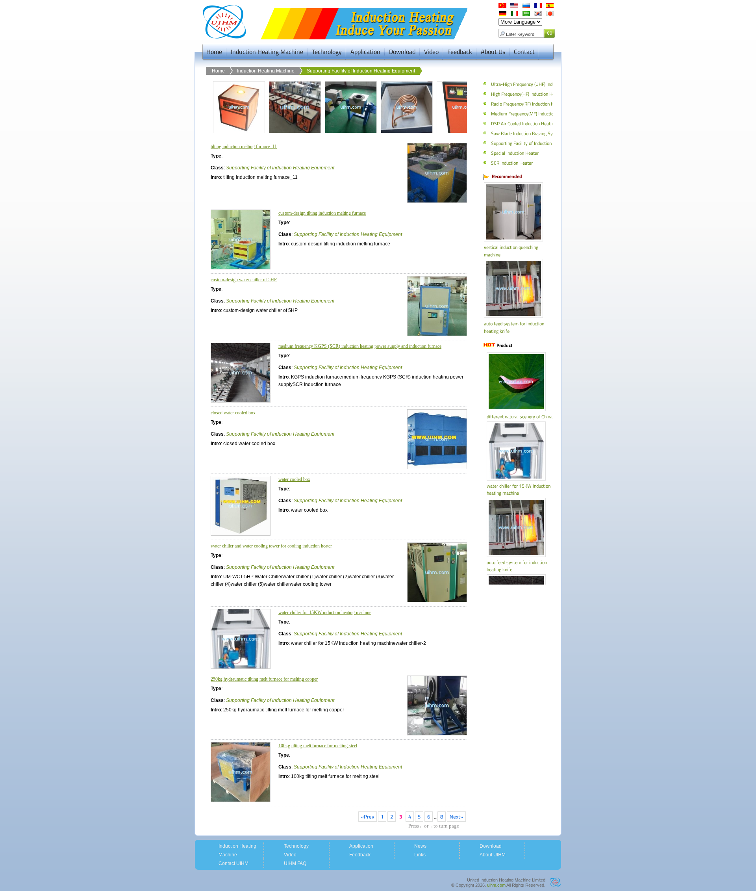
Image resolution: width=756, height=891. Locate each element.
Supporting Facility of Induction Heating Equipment (361, 71)
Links (420, 855)
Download (402, 51)
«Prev (367, 816)
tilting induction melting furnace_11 (244, 146)
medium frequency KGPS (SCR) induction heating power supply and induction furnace (359, 346)
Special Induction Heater (514, 153)
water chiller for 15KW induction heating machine (324, 612)
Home (214, 51)
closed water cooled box (233, 413)
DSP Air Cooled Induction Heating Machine (532, 123)
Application (365, 51)
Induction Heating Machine (267, 51)
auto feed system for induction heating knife (514, 327)
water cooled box (294, 479)
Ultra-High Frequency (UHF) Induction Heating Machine (544, 84)
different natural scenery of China (519, 416)
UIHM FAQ (295, 863)
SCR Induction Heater (511, 163)
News (420, 846)
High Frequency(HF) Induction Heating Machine (536, 94)
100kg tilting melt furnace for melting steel (317, 745)
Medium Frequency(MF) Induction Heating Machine (540, 113)
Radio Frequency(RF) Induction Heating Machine (537, 104)
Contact (524, 51)
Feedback (459, 51)
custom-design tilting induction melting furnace (322, 213)
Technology (327, 51)
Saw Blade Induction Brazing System (526, 133)
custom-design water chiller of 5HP (244, 279)
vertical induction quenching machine (511, 250)
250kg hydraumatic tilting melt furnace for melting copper (264, 679)
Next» (456, 816)
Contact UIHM (233, 863)
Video (431, 51)
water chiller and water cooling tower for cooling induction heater (271, 546)
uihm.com (496, 885)
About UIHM (493, 855)
